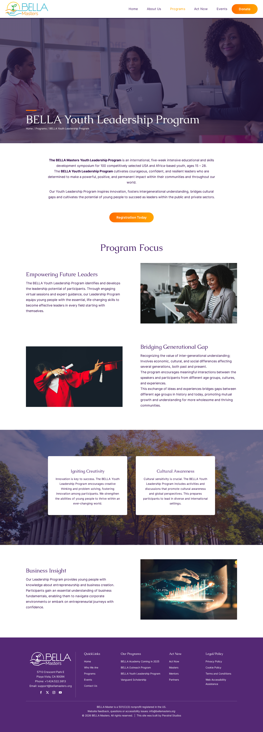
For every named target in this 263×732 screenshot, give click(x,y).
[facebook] (41, 692)
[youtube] (60, 692)
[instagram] (53, 692)
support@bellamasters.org (55, 686)
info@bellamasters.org (162, 711)
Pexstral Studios (171, 715)
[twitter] (47, 692)
